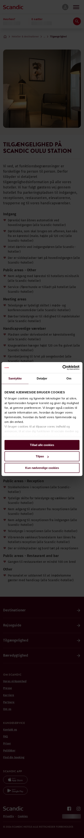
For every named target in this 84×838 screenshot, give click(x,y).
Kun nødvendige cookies (42, 467)
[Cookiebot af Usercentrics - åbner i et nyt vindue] (62, 367)
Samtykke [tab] (15, 378)
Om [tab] (68, 378)
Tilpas (40, 456)
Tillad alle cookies (42, 445)
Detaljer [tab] (42, 378)
